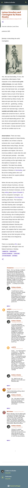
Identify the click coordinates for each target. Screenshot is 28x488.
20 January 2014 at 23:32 (17, 396)
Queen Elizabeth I (18, 192)
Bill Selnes (10, 411)
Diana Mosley (13, 251)
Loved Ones (16, 253)
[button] (3, 22)
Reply (8, 306)
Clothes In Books (9, 2)
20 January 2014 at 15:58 (19, 267)
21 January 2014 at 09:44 (17, 427)
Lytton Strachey (6, 255)
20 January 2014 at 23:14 (17, 288)
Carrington (5, 251)
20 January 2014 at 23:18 (17, 322)
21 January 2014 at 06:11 (19, 411)
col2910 (9, 309)
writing (7, 192)
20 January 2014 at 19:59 (16, 388)
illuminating (19, 170)
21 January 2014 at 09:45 (17, 376)
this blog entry (19, 197)
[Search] (26, 2)
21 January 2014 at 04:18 (17, 348)
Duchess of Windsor (7, 253)
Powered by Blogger (14, 486)
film (16, 244)
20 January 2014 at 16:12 (17, 309)
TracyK (9, 388)
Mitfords (14, 255)
